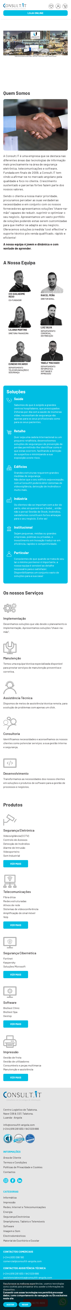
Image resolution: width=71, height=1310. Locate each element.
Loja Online (35, 13)
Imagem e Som (11, 1230)
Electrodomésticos (14, 1235)
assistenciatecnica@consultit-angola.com (27, 1277)
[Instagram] (5, 1180)
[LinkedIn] (19, 1180)
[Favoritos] (51, 6)
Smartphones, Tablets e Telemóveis (24, 1221)
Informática (10, 1197)
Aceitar (10, 1304)
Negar (25, 1304)
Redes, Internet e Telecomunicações (24, 1207)
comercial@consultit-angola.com (22, 1261)
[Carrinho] (65, 6)
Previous (6, 45)
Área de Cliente (12, 1157)
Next (64, 45)
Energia (7, 1211)
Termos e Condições (15, 1162)
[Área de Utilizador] (58, 6)
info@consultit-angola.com (19, 1124)
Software (8, 1226)
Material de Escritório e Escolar (21, 1240)
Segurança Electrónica (16, 1216)
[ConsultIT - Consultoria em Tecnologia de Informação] (22, 1098)
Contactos (9, 1171)
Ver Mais (15, 863)
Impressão (9, 1202)
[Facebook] (12, 1180)
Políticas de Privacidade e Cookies (22, 1167)
